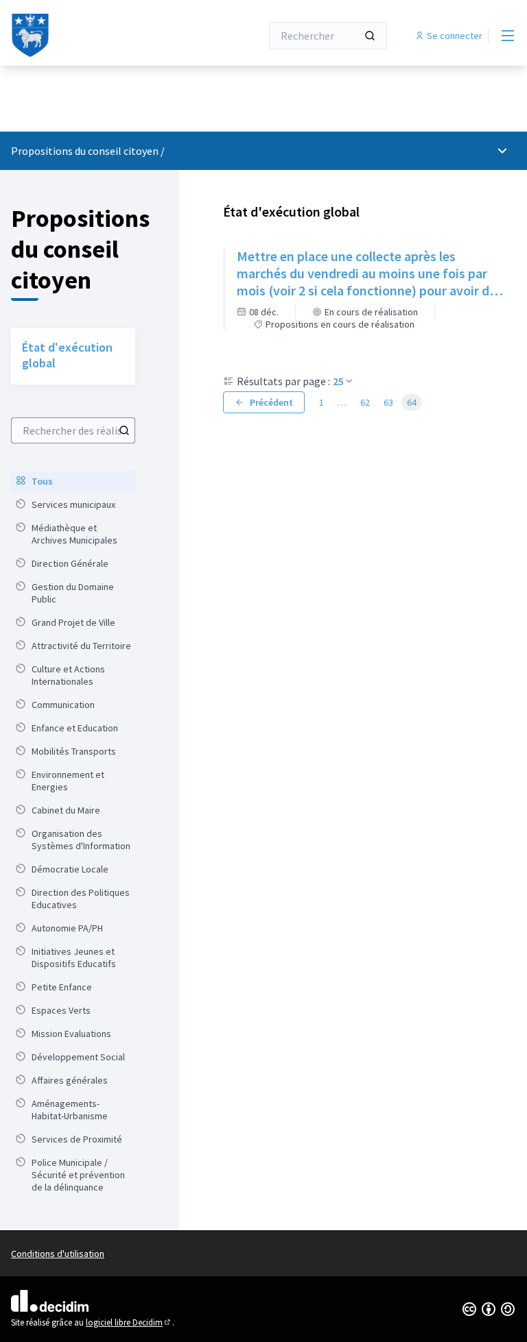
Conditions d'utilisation (57, 1253)
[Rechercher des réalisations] (124, 430)
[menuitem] (73, 481)
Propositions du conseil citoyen (85, 151)
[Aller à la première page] (102, 36)
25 (338, 381)
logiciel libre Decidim (129, 1322)
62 (365, 402)
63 (388, 402)
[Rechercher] (370, 36)
